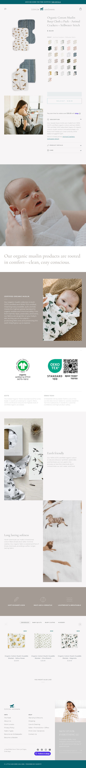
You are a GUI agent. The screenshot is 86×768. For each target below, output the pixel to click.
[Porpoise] (56, 61)
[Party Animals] (50, 55)
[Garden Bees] (75, 42)
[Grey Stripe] (69, 68)
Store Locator (9, 724)
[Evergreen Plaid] (50, 49)
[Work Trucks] (63, 49)
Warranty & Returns (36, 718)
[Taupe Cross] (75, 61)
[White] (56, 68)
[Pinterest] (42, 750)
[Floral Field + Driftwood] (56, 74)
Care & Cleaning (34, 724)
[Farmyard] (50, 61)
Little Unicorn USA (13, 764)
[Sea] (75, 55)
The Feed (7, 718)
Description (55, 119)
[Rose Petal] (69, 49)
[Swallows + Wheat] (50, 74)
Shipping (32, 721)
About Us (7, 721)
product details (56, 145)
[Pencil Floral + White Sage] (69, 74)
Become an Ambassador (13, 734)
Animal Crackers (69, 136)
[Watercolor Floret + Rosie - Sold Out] (49, 80)
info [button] (6, 714)
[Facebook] (38, 750)
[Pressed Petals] (63, 61)
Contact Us (33, 734)
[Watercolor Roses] (75, 49)
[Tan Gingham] (63, 55)
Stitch (57, 139)
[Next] (80, 624)
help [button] (30, 714)
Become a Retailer (11, 737)
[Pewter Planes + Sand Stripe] (56, 42)
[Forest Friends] (63, 68)
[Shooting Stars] (69, 55)
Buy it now (64, 108)
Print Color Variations (36, 731)
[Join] (80, 750)
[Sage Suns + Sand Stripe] (75, 68)
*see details (56, 2)
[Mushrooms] (69, 42)
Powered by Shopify (34, 764)
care (51, 150)
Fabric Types (8, 731)
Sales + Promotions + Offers (39, 727)
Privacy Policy (9, 727)
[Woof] (50, 68)
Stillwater (51, 139)
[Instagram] (46, 750)
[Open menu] (7, 9)
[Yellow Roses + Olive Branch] (50, 42)
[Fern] (69, 61)
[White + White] (63, 74)
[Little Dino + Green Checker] (63, 42)
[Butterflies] (56, 49)
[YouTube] (50, 750)
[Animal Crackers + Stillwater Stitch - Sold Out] (75, 74)
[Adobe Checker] (56, 55)
